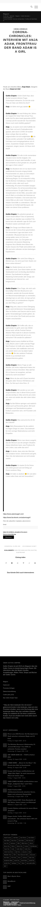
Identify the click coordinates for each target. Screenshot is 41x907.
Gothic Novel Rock (8, 852)
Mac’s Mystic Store (14, 876)
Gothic (12, 849)
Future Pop (6, 849)
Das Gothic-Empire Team (10, 698)
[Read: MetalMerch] (5, 882)
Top (19, 863)
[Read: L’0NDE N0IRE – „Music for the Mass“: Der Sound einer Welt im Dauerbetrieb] (5, 764)
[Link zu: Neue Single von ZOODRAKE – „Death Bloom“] (11, 635)
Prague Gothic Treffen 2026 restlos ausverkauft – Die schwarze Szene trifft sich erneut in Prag (22, 819)
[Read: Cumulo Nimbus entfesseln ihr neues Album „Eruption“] (5, 809)
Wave (23, 863)
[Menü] (35, 7)
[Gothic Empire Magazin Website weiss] (17, 7)
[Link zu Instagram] (36, 899)
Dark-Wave (21, 840)
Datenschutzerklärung (9, 691)
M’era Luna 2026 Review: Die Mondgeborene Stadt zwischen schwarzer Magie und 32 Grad (23, 736)
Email (4, 524)
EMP (9, 886)
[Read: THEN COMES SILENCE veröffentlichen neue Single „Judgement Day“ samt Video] (5, 782)
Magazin (6, 14)
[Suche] (30, 7)
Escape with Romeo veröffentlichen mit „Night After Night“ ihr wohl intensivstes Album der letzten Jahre (21, 773)
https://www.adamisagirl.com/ (13, 514)
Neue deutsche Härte (23, 854)
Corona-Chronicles (20, 29)
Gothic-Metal (19, 849)
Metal (29, 852)
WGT (5, 866)
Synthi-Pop (31, 860)
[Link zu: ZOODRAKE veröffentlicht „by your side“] (11, 584)
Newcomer (32, 854)
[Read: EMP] (5, 887)
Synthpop (14, 863)
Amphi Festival (7, 837)
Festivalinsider (33, 846)
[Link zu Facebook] (33, 899)
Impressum (6, 685)
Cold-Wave (15, 837)
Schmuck (24, 857)
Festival (26, 846)
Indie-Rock (17, 852)
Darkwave (12, 843)
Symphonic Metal (8, 860)
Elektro (13, 846)
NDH (14, 854)
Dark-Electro (25, 550)
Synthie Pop (7, 863)
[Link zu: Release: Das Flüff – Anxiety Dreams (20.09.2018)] (29, 582)
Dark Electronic (29, 840)
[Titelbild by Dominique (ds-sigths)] (20, 71)
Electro (34, 550)
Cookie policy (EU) (8, 694)
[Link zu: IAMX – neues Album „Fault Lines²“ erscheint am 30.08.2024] (11, 601)
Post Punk (13, 857)
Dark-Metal (6, 840)
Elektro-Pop (20, 552)
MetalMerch (11, 881)
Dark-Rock (14, 840)
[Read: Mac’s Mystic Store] (5, 877)
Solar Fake (31, 857)
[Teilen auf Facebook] (6, 563)
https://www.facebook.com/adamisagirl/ (16, 517)
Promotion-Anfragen (9, 688)
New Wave (6, 857)
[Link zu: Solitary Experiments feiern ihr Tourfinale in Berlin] (11, 618)
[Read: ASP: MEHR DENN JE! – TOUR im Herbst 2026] (5, 755)
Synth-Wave (24, 860)
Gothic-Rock (27, 849)
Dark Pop (17, 550)
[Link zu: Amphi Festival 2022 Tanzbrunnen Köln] (29, 614)
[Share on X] (12, 563)
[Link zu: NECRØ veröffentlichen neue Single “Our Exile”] (29, 635)
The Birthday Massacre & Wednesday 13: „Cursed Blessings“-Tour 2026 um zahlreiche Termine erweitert (21, 747)
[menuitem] (30, 7)
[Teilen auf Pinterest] (23, 563)
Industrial (24, 852)
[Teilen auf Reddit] (29, 563)
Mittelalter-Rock (8, 854)
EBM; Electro (24, 843)
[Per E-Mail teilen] (35, 563)
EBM (18, 843)
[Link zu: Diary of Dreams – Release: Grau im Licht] (29, 601)
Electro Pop (7, 846)
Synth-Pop (16, 860)
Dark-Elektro (31, 837)
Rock (19, 857)
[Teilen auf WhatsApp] (17, 563)
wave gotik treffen (30, 863)
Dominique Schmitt (31, 546)
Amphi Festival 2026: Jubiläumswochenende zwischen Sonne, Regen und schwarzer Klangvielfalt (21, 792)
